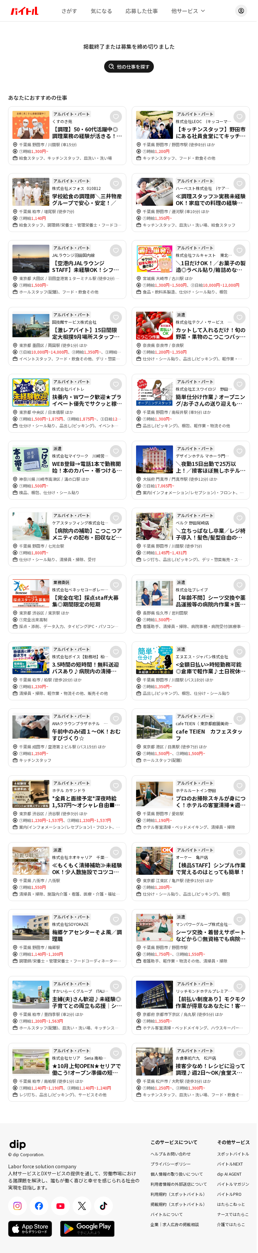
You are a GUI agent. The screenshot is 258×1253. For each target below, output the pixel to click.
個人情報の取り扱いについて (176, 1174)
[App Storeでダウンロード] (30, 1229)
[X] (82, 1206)
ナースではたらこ (233, 1214)
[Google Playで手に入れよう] (87, 1229)
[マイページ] (241, 11)
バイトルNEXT (230, 1164)
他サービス (184, 11)
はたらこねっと (231, 1204)
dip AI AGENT (229, 1174)
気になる (101, 11)
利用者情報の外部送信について (178, 1184)
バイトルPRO (229, 1194)
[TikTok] (103, 1206)
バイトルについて (166, 1214)
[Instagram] (17, 1206)
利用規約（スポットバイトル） (178, 1194)
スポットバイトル (233, 1154)
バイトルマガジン (233, 1184)
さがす (69, 11)
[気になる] (116, 117)
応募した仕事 (142, 11)
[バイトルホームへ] (24, 11)
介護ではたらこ (231, 1224)
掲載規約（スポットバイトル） (178, 1204)
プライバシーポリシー (170, 1164)
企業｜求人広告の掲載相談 (174, 1224)
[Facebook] (39, 1206)
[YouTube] (60, 1206)
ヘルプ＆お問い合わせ (170, 1154)
